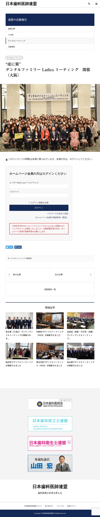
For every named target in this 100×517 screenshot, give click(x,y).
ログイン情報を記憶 (39, 203)
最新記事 (11, 29)
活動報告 (11, 47)
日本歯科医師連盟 (21, 3)
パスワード (14, 192)
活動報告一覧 (50, 289)
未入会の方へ (49, 506)
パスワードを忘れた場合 (57, 213)
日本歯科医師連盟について (33, 506)
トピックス (60, 506)
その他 (10, 35)
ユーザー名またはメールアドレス (24, 183)
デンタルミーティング (16, 41)
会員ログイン (71, 506)
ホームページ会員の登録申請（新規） (51, 217)
